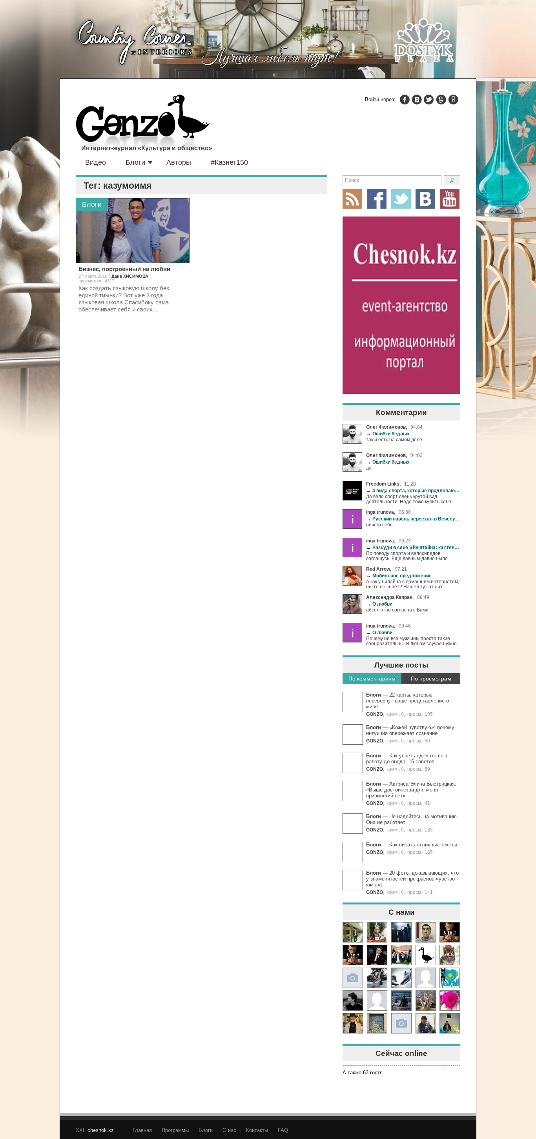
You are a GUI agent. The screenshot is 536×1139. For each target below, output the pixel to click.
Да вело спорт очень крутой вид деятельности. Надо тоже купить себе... (410, 499)
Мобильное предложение (399, 575)
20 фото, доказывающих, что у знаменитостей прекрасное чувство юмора (412, 879)
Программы (175, 1130)
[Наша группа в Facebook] (377, 199)
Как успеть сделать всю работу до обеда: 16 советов (406, 758)
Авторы (178, 162)
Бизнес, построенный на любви (124, 269)
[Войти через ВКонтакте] (417, 100)
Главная (142, 1130)
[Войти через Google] (441, 100)
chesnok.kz (101, 1130)
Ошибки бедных (388, 433)
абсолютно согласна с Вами (397, 609)
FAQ (283, 1130)
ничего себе (379, 524)
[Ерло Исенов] (449, 978)
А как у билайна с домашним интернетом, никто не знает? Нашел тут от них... (412, 584)
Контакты (257, 1130)
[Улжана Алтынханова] (353, 1000)
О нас (229, 1130)
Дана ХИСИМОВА (129, 276)
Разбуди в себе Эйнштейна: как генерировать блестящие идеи (413, 547)
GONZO (374, 714)
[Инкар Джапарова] (377, 978)
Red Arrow (378, 568)
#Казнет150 (229, 162)
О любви (379, 603)
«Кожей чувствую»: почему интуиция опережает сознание (410, 730)
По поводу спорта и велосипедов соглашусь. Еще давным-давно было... (408, 556)
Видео (95, 162)
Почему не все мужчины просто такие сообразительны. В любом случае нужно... (413, 641)
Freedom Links (382, 483)
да (369, 467)
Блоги (135, 162)
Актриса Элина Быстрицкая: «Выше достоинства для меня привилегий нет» (411, 790)
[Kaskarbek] (401, 1023)
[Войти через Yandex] (453, 100)
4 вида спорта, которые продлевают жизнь (413, 490)
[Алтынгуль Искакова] (426, 1023)
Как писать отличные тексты (423, 845)
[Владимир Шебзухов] (353, 1023)
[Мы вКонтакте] (425, 199)
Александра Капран (389, 597)
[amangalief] (449, 932)
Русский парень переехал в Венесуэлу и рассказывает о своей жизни (413, 518)
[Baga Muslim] (401, 955)
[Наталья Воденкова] (426, 1000)
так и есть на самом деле (394, 439)
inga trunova (380, 512)
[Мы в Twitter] (401, 199)
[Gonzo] (143, 125)
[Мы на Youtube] (449, 199)
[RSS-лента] (352, 199)
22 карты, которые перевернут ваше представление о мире (407, 701)
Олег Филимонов (386, 426)
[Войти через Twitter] (429, 100)
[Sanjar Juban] (401, 978)
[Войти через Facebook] (404, 100)
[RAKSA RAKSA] (426, 955)
